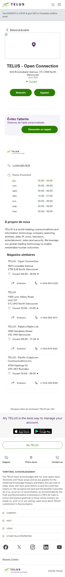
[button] (59, 4)
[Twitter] (19, 547)
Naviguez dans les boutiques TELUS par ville (32, 408)
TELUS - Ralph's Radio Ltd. (23, 326)
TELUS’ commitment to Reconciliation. (31, 502)
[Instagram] (32, 547)
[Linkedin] (46, 547)
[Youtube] (59, 547)
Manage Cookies (10, 559)
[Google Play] (42, 431)
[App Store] (22, 431)
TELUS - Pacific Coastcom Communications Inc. (23, 359)
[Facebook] (5, 547)
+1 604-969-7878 (21, 165)
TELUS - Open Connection (23, 261)
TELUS (12, 292)
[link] (32, 445)
